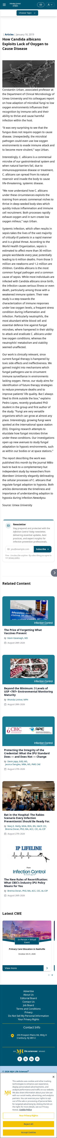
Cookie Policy (25, 1109)
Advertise (28, 991)
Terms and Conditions (28, 1008)
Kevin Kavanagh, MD (17, 638)
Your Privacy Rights (28, 1019)
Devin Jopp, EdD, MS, (17, 761)
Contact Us (29, 1001)
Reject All (28, 1124)
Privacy (28, 1012)
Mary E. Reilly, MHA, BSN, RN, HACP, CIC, (27, 826)
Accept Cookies (28, 1132)
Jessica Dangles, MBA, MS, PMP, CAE (22, 764)
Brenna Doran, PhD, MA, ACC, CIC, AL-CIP (25, 829)
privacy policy (14, 558)
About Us (28, 994)
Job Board (28, 1005)
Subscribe (41, 549)
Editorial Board (28, 998)
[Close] (53, 1077)
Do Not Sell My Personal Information (28, 1015)
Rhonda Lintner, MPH (17, 699)
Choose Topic (25, 12)
